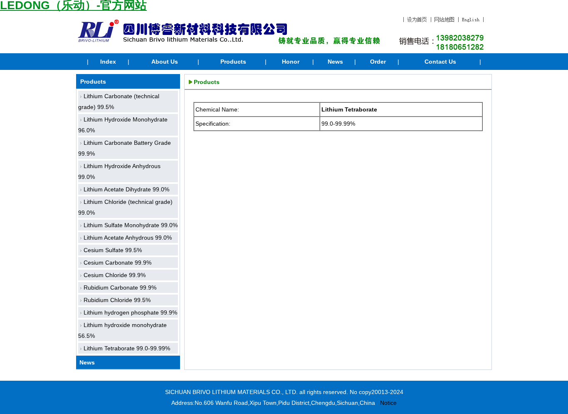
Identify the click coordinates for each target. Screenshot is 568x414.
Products (233, 61)
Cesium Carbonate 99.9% (117, 262)
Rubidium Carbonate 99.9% (120, 287)
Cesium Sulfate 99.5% (113, 250)
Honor (290, 61)
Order (378, 61)
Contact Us (440, 61)
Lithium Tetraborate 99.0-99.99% (127, 348)
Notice (388, 402)
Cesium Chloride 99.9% (115, 275)
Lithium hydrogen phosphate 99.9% (130, 312)
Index (108, 61)
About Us (164, 61)
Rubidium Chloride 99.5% (117, 300)
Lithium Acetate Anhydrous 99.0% (128, 237)
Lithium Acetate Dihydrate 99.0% (126, 189)
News (335, 61)
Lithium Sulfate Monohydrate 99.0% (131, 225)
